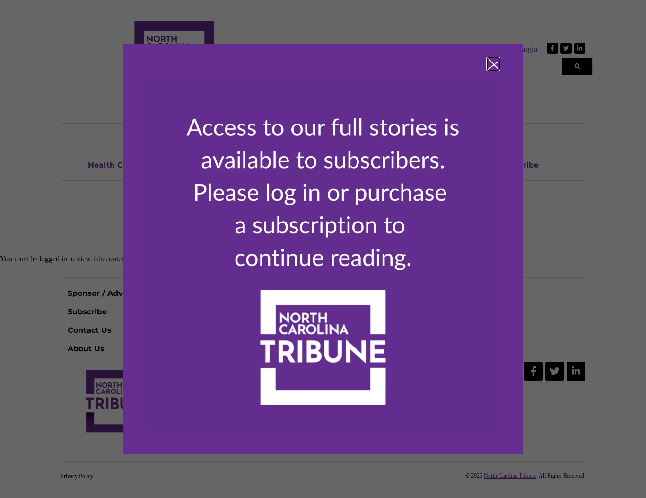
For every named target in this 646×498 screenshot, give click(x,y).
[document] (323, 249)
